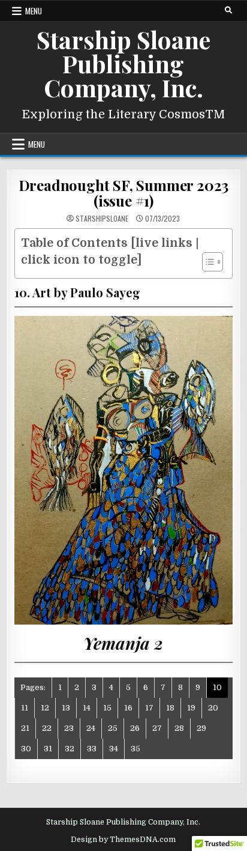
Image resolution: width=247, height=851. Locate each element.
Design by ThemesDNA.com (123, 839)
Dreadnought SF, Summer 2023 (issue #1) (124, 192)
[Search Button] (228, 10)
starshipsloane (102, 218)
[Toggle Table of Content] (206, 262)
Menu (33, 11)
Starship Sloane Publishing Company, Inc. (123, 63)
